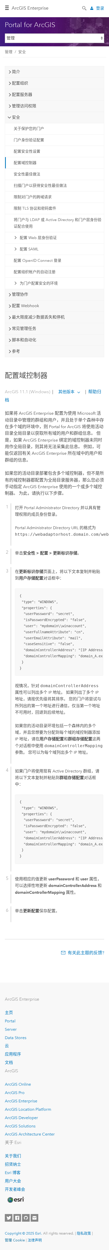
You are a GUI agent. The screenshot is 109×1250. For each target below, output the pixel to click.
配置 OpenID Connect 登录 (37, 260)
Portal (10, 1021)
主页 (9, 1012)
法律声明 (35, 1240)
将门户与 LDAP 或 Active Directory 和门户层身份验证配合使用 (57, 223)
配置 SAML (29, 249)
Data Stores (15, 1037)
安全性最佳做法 (27, 174)
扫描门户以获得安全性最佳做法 (40, 185)
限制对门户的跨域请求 (33, 197)
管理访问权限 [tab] (24, 106)
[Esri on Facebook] (17, 1218)
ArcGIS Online (18, 1084)
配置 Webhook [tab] (25, 305)
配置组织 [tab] (20, 83)
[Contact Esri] (34, 1218)
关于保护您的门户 (29, 128)
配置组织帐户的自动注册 (35, 272)
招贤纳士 (13, 1164)
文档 (9, 1062)
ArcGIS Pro (15, 1092)
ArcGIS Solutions (20, 1126)
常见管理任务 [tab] (24, 328)
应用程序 (13, 1054)
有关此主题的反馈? (86, 952)
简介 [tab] (16, 71)
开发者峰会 (15, 1189)
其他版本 (66, 391)
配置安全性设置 (27, 151)
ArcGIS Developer (21, 1117)
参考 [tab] (16, 351)
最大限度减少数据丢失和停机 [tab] (38, 317)
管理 (8, 52)
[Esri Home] (15, 1200)
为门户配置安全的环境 (39, 283)
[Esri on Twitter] (8, 1218)
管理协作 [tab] (20, 294)
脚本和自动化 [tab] (24, 340)
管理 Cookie (15, 1240)
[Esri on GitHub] (26, 1218)
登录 (100, 8)
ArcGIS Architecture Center (30, 1134)
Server (11, 1029)
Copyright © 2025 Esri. (23, 1233)
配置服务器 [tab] (22, 94)
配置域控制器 (25, 163)
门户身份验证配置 (29, 140)
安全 (22, 52)
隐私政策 (84, 1233)
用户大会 (13, 1181)
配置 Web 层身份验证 (38, 237)
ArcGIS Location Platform (28, 1109)
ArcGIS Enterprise (30, 8)
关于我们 (13, 1156)
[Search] (85, 8)
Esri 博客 (13, 1172)
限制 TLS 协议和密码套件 (35, 208)
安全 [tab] (16, 117)
